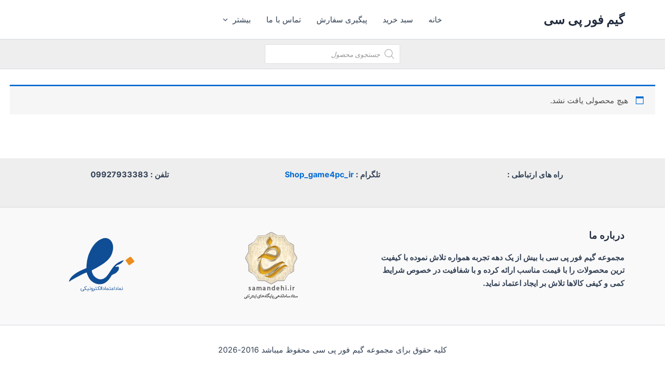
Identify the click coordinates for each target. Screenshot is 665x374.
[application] (228, 19)
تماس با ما (283, 19)
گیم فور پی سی (584, 19)
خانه (435, 19)
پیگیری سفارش (341, 19)
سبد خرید (398, 19)
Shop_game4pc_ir (319, 174)
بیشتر (242, 19)
